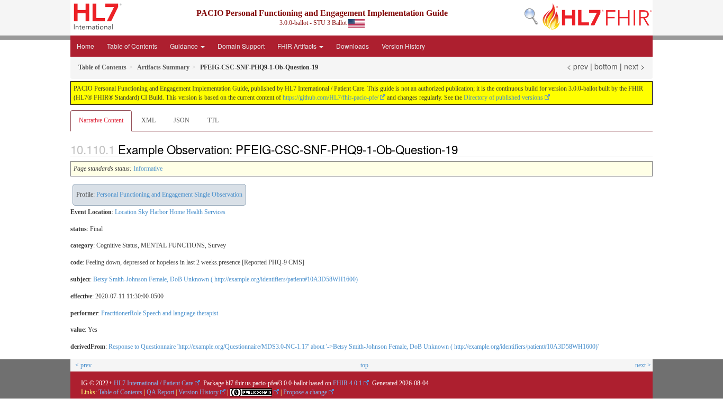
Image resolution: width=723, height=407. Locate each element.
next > (634, 66)
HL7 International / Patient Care (153, 383)
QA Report (160, 392)
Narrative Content (101, 120)
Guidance (185, 45)
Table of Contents (132, 45)
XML (148, 120)
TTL (213, 120)
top (364, 365)
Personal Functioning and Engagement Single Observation (169, 194)
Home (85, 45)
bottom (606, 66)
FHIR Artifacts (297, 45)
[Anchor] (463, 149)
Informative (147, 168)
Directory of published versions (503, 97)
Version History (403, 45)
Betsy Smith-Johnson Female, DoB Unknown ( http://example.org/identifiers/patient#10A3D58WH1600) (225, 279)
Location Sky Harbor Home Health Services (170, 212)
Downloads (352, 45)
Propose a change (305, 392)
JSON (181, 120)
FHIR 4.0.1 (347, 383)
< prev (577, 66)
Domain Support (241, 45)
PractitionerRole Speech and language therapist (159, 313)
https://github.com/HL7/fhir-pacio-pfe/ (330, 97)
